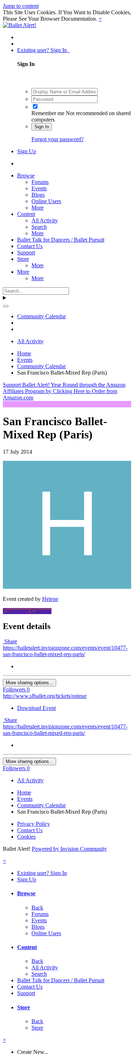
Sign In (41, 126)
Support (26, 252)
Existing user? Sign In (43, 50)
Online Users (46, 201)
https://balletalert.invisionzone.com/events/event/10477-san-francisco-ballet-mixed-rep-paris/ (65, 651)
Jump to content (21, 6)
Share (10, 641)
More (37, 208)
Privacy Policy (33, 824)
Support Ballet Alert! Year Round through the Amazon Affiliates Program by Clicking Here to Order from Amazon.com (64, 391)
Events (39, 188)
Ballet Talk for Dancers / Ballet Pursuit (60, 240)
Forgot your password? (57, 139)
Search (39, 227)
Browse (26, 175)
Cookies (26, 837)
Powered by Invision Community (69, 849)
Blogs (38, 195)
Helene (50, 599)
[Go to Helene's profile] (67, 587)
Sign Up (26, 151)
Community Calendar (27, 611)
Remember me (47, 113)
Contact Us (30, 246)
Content (26, 214)
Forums (40, 182)
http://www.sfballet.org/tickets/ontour (44, 696)
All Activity (44, 220)
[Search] (6, 306)
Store (23, 259)
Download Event (36, 708)
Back (37, 908)
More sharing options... (29, 682)
